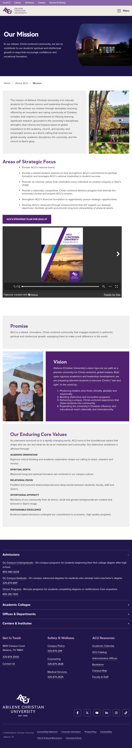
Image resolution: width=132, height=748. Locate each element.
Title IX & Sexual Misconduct (49, 738)
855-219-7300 (10, 594)
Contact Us (9, 663)
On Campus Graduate (15, 578)
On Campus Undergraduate (18, 562)
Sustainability (106, 732)
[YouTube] (96, 712)
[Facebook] (77, 712)
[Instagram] (116, 712)
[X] (87, 712)
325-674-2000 (11, 656)
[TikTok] (125, 712)
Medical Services (57, 672)
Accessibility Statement (47, 732)
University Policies (74, 738)
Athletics (29, 2)
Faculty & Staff (100, 677)
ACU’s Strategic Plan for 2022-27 (27, 219)
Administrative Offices (104, 658)
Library (17, 2)
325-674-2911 (54, 651)
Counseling (54, 659)
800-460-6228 (11, 571)
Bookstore (98, 664)
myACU (6, 2)
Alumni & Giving (57, 2)
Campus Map (99, 670)
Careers (41, 2)
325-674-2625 (55, 677)
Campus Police (56, 646)
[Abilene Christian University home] (15, 11)
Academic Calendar (103, 646)
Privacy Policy (90, 732)
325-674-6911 (10, 583)
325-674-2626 (55, 664)
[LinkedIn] (106, 712)
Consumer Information (71, 732)
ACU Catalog (99, 652)
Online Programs (12, 589)
